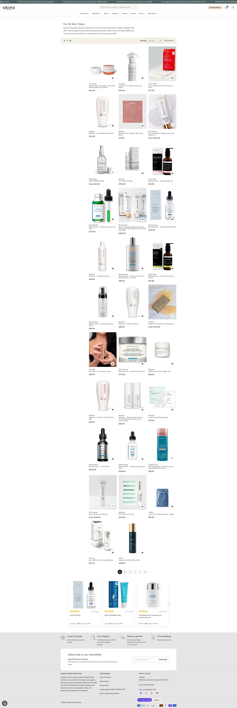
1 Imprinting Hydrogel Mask (158, 417)
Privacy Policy (104, 685)
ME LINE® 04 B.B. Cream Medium (101, 560)
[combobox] (118, 7)
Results (124, 13)
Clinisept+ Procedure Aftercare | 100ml (130, 86)
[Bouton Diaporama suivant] (168, 602)
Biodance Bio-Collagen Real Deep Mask (131, 134)
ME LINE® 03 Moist (126, 181)
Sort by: (143, 41)
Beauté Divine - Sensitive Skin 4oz (160, 181)
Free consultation (215, 7)
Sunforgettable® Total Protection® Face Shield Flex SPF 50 (160, 467)
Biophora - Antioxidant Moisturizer (101, 133)
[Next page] (145, 572)
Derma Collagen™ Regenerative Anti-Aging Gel (161, 134)
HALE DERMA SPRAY (96, 181)
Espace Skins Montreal (73, 702)
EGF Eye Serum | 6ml (126, 514)
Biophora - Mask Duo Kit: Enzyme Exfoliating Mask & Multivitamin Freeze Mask (131, 419)
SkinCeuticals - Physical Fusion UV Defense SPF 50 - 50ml (131, 277)
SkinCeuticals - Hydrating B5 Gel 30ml (162, 227)
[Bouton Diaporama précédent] (68, 602)
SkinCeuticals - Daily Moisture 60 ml (132, 371)
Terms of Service (105, 677)
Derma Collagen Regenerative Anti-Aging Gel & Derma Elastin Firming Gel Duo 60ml (132, 228)
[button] (83, 13)
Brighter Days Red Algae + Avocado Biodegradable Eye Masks (102, 86)
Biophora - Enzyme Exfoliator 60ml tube (101, 418)
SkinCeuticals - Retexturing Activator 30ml (132, 467)
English (156, 700)
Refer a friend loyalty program (109, 693)
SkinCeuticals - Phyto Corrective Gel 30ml (102, 227)
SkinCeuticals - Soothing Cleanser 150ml (101, 324)
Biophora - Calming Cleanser (99, 276)
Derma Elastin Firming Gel (98, 514)
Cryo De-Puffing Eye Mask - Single (161, 514)
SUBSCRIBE (163, 659)
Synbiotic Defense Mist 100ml (129, 560)
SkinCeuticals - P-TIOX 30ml (99, 466)
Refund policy (104, 681)
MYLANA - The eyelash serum (100, 371)
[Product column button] (64, 40)
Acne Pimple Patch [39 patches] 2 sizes (160, 86)
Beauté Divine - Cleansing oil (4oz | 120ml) (161, 277)
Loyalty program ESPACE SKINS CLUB (112, 689)
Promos (133, 13)
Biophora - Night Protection (129, 324)
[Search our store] (102, 7)
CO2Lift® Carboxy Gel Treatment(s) (161, 324)
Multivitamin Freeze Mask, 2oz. (159, 371)
